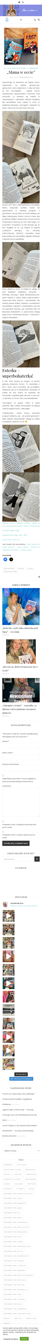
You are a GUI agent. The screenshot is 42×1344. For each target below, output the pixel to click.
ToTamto (20, 1189)
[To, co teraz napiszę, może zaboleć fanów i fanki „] (9, 943)
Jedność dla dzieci (12, 1179)
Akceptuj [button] (24, 1339)
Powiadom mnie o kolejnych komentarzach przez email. (19, 825)
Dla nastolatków (17, 68)
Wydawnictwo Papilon (14, 1285)
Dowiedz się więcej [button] (11, 1339)
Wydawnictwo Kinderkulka (16, 1256)
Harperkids (31, 1174)
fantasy (18, 1174)
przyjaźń (19, 1184)
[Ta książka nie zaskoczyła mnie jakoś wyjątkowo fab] (9, 997)
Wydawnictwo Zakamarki (15, 1309)
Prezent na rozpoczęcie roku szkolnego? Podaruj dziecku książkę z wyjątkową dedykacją (18, 1099)
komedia (21, 568)
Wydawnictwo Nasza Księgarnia (18, 1275)
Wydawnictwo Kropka (14, 1261)
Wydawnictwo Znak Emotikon (17, 1313)
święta (7, 1323)
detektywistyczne (12, 1169)
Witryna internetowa (10, 764)
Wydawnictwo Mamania (14, 1270)
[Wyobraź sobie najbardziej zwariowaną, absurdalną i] (9, 970)
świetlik (18, 1318)
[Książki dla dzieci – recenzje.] (7, 19)
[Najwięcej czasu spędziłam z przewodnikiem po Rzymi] (9, 1010)
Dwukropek (30, 1169)
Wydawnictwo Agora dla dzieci (18, 1193)
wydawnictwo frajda (13, 1241)
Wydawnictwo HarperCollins (17, 1246)
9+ (5, 68)
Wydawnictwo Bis (12, 1213)
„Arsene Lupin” (26, 550)
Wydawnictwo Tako (13, 1294)
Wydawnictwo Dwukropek (15, 1232)
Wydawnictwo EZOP (13, 1237)
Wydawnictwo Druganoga (16, 1222)
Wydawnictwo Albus (13, 1198)
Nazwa (5, 741)
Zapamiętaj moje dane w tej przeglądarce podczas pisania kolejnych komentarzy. (19, 780)
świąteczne (31, 1318)
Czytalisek (22, 1165)
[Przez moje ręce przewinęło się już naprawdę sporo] (9, 1050)
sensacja (30, 568)
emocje (7, 1174)
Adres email (7, 752)
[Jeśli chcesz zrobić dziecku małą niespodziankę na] (9, 916)
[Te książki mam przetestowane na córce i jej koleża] (9, 983)
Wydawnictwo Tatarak (14, 1299)
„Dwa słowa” (22, 547)
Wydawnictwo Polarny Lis (16, 1289)
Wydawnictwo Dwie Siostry (16, 1227)
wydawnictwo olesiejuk (15, 1280)
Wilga (31, 1189)
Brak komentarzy (26, 77)
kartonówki (30, 1179)
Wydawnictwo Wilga (10, 535)
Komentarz (6, 786)
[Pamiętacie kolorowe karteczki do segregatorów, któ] (9, 956)
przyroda (31, 1184)
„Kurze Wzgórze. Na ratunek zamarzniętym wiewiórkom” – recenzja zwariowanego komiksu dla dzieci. (19, 1130)
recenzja (8, 1189)
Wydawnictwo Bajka (13, 1208)
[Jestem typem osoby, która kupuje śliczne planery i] (9, 1024)
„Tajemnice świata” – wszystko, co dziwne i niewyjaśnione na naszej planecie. (19, 709)
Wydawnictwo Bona (13, 1217)
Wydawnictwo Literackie (15, 1265)
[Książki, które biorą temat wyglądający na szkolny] (9, 1037)
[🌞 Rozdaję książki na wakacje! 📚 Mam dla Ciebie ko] (9, 1064)
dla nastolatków (9, 568)
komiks (7, 1184)
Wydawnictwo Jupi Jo (13, 1251)
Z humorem (32, 68)
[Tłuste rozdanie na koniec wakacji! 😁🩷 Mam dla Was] (9, 929)
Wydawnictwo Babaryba (15, 1203)
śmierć (7, 1318)
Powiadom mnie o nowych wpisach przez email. (18, 836)
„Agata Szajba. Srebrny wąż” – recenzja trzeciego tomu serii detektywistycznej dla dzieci (19, 1114)
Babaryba (8, 1165)
